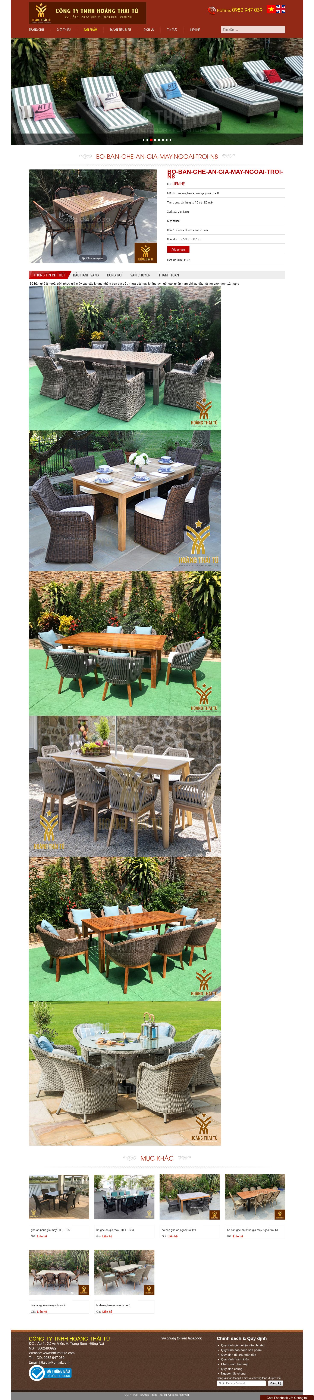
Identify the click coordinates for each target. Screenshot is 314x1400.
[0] (143, 140)
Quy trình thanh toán (235, 1359)
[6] (166, 140)
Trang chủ (36, 29)
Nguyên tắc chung (233, 1373)
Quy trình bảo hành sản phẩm (241, 1350)
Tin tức (172, 29)
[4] (159, 140)
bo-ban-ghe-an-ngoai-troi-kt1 (179, 1230)
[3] (155, 140)
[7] (170, 140)
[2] (151, 140)
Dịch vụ (149, 29)
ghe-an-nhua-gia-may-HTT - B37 (50, 1230)
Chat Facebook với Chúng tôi (287, 1398)
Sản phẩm (90, 29)
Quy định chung (231, 1368)
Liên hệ (195, 29)
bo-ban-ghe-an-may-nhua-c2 (48, 1305)
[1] (147, 140)
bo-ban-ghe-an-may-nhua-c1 (113, 1305)
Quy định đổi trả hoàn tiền (238, 1354)
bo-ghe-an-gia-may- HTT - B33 (115, 1230)
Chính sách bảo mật (234, 1364)
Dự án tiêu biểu (120, 29)
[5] (163, 140)
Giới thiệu (64, 29)
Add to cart (178, 249)
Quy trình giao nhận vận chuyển (242, 1345)
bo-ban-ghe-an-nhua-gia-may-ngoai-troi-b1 (252, 1230)
